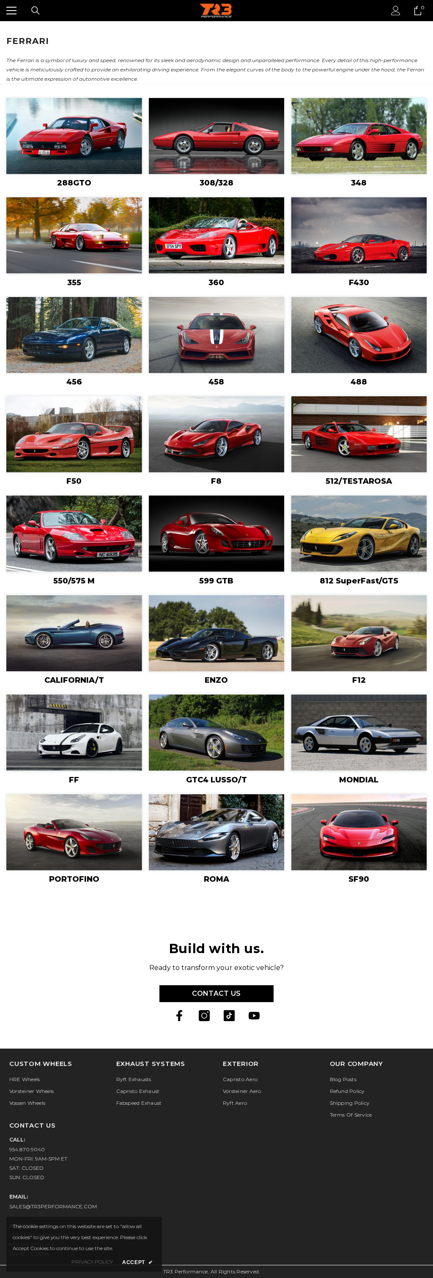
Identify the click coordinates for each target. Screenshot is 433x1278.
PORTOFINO (74, 879)
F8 (216, 481)
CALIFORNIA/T (74, 680)
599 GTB (216, 581)
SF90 (358, 879)
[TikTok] (229, 1015)
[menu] (11, 10)
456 (74, 382)
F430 (359, 282)
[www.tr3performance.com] (74, 136)
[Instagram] (204, 1015)
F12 (359, 680)
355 (74, 282)
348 (359, 183)
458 (216, 382)
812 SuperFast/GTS (359, 581)
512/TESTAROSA (359, 481)
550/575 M (74, 581)
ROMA (216, 879)
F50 (74, 481)
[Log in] (395, 10)
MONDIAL (358, 780)
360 (216, 282)
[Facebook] (179, 1015)
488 (359, 382)
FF (74, 780)
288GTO (74, 183)
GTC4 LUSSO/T (216, 780)
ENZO (216, 680)
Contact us (216, 993)
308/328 (216, 183)
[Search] (35, 10)
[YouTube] (254, 1015)
